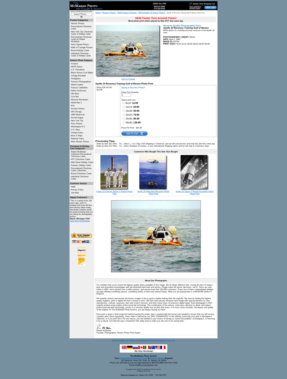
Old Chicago (76, 111)
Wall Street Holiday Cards (82, 162)
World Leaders (77, 85)
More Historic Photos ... (81, 141)
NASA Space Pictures (127, 13)
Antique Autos (77, 132)
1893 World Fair (78, 114)
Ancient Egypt (77, 117)
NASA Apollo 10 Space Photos (151, 13)
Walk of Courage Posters (82, 47)
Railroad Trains (77, 138)
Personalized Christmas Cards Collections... (81, 169)
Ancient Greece (77, 108)
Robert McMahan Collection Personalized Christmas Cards (81, 154)
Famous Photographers (81, 82)
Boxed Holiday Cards (80, 50)
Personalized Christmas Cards (133, 358)
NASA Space (76, 67)
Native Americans (78, 91)
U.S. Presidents (78, 70)
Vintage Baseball (78, 76)
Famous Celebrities (79, 88)
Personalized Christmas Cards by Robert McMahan (81, 39)
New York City (77, 120)
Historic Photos (77, 23)
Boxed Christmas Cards (81, 173)
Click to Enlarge (128, 79)
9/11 (73, 105)
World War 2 (76, 102)
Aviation (74, 64)
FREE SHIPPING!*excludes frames (195, 7)
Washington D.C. (78, 126)
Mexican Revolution (79, 99)
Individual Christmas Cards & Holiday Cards (81, 54)
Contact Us (123, 340)
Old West (75, 94)
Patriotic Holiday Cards (81, 165)
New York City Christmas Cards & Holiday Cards (82, 33)
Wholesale (144, 340)
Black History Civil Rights (82, 73)
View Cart (171, 340)
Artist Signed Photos (80, 44)
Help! (73, 187)
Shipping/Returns (157, 340)
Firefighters (76, 79)
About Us (134, 340)
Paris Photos (76, 123)
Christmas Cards (80, 159)
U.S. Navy (75, 129)
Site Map (75, 193)
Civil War (75, 96)
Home (98, 13)
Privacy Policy (77, 190)
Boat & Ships (77, 135)
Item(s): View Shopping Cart (204, 4)
